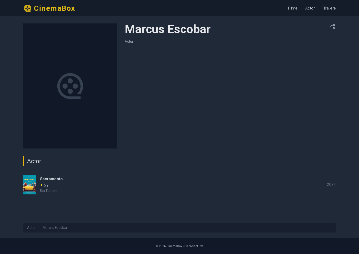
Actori (310, 8)
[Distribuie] (333, 26)
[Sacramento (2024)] (179, 184)
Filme (292, 8)
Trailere (329, 8)
